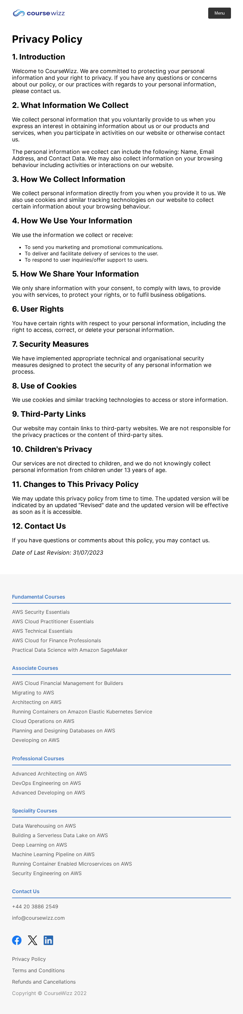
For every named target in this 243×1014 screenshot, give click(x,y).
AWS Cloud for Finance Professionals (56, 640)
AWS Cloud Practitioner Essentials (53, 621)
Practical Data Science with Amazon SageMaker (70, 650)
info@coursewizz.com (38, 918)
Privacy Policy (29, 959)
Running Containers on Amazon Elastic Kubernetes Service (82, 711)
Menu (220, 13)
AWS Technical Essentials (42, 631)
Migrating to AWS (33, 692)
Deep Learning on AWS (39, 845)
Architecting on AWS (36, 702)
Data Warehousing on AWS (44, 826)
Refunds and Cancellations (44, 982)
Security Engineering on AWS (47, 873)
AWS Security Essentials (41, 612)
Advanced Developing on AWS (48, 792)
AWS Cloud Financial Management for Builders (67, 683)
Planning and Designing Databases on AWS (63, 730)
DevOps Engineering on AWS (46, 783)
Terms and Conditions (38, 970)
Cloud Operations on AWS (43, 721)
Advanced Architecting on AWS (49, 773)
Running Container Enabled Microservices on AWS (72, 864)
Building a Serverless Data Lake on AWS (60, 835)
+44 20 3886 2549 (35, 906)
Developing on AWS (35, 740)
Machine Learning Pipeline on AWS (53, 854)
